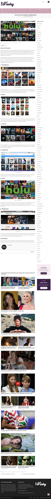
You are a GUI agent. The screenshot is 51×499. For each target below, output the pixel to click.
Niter (16, 471)
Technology (40, 235)
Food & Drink (40, 102)
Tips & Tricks (40, 242)
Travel (39, 248)
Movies (21, 9)
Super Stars (40, 231)
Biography (39, 40)
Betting (39, 38)
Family (39, 93)
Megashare (14, 471)
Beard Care (40, 34)
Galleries (39, 106)
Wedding (39, 261)
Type (39, 250)
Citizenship (40, 61)
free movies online (11, 89)
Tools (39, 244)
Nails (39, 191)
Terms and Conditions (43, 497)
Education (39, 87)
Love (25, 9)
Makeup (39, 172)
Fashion (39, 95)
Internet (39, 155)
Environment (40, 91)
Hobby (39, 142)
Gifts (39, 114)
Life (38, 163)
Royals (39, 216)
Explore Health (43, 273)
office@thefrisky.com (23, 490)
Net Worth (39, 193)
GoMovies (8, 471)
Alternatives (5, 471)
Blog (38, 42)
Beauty (39, 36)
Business (39, 44)
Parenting (45, 9)
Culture (39, 78)
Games (39, 110)
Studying (39, 227)
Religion (39, 214)
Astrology (39, 32)
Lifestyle (39, 165)
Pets (38, 201)
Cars (39, 51)
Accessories (40, 23)
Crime (39, 74)
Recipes (39, 210)
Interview (39, 157)
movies (31, 205)
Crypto (39, 76)
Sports (39, 225)
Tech (39, 233)
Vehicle (39, 254)
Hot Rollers (40, 148)
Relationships (30, 9)
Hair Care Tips (40, 127)
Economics (40, 85)
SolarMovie (22, 471)
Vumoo (26, 471)
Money (39, 180)
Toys (39, 246)
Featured (39, 97)
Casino (39, 53)
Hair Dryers (40, 129)
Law (38, 159)
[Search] (48, 2)
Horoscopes (40, 146)
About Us (31, 497)
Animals (39, 25)
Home (6, 9)
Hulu (11, 471)
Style (35, 9)
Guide (39, 121)
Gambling (39, 108)
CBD (39, 55)
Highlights (39, 138)
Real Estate (40, 208)
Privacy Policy (49, 497)
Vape (39, 252)
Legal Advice (40, 161)
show (5, 45)
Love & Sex (40, 167)
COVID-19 (39, 72)
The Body (39, 237)
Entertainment (40, 9)
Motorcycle (40, 182)
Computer (39, 68)
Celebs (17, 9)
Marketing (39, 174)
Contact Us (34, 497)
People (39, 199)
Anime (39, 27)
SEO (39, 218)
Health (13, 9)
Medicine (39, 176)
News (9, 9)
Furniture (39, 104)
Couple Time (40, 70)
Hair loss (39, 131)
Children (39, 59)
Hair (38, 125)
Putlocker (19, 471)
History (39, 140)
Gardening (39, 112)
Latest (38, 497)
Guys (39, 123)
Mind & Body (40, 178)
